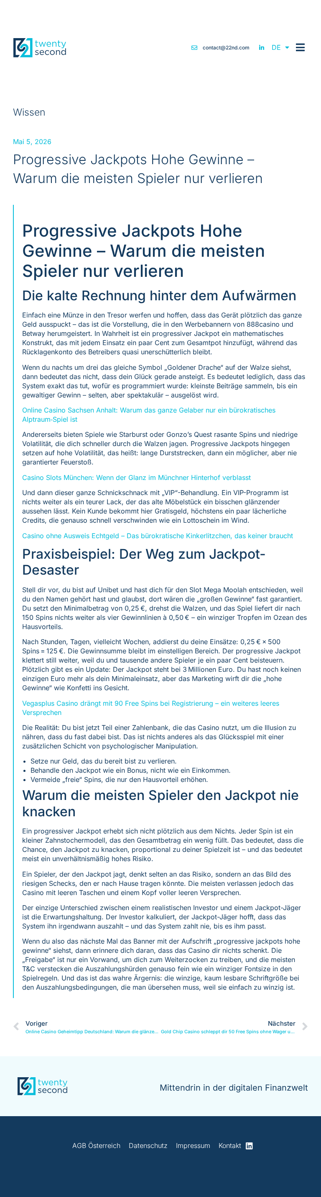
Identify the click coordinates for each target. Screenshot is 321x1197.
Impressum (193, 1145)
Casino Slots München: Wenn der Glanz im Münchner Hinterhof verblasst (136, 477)
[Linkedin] (249, 1146)
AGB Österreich (96, 1145)
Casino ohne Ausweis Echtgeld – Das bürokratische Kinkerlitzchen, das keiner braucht (157, 535)
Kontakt (230, 1145)
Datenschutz (148, 1145)
